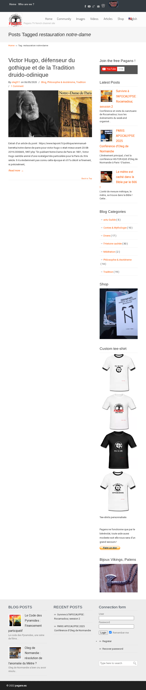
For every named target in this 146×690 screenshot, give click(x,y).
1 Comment (17, 86)
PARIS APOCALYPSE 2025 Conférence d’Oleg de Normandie (117, 141)
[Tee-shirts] (103, 6)
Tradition (81, 82)
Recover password (112, 648)
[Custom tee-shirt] (119, 512)
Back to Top (87, 178)
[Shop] (119, 338)
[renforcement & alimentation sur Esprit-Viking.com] (113, 6)
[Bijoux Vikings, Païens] (119, 591)
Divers (109, 235)
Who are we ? (26, 4)
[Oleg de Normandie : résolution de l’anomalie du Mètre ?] (15, 653)
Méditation (111, 251)
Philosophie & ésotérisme (61, 82)
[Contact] (98, 6)
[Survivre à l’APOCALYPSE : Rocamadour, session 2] (106, 96)
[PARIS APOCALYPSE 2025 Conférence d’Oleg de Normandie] (106, 135)
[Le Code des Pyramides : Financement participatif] (15, 620)
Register (107, 641)
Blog (43, 82)
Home (12, 4)
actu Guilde (112, 219)
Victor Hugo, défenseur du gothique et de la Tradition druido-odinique (41, 67)
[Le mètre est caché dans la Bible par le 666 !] (106, 176)
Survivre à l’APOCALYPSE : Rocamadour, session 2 (69, 616)
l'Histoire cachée (115, 243)
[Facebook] (85, 6)
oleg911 (16, 82)
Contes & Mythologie (118, 227)
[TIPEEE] (93, 6)
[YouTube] (89, 6)
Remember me (120, 632)
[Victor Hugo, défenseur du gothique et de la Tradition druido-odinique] (50, 136)
